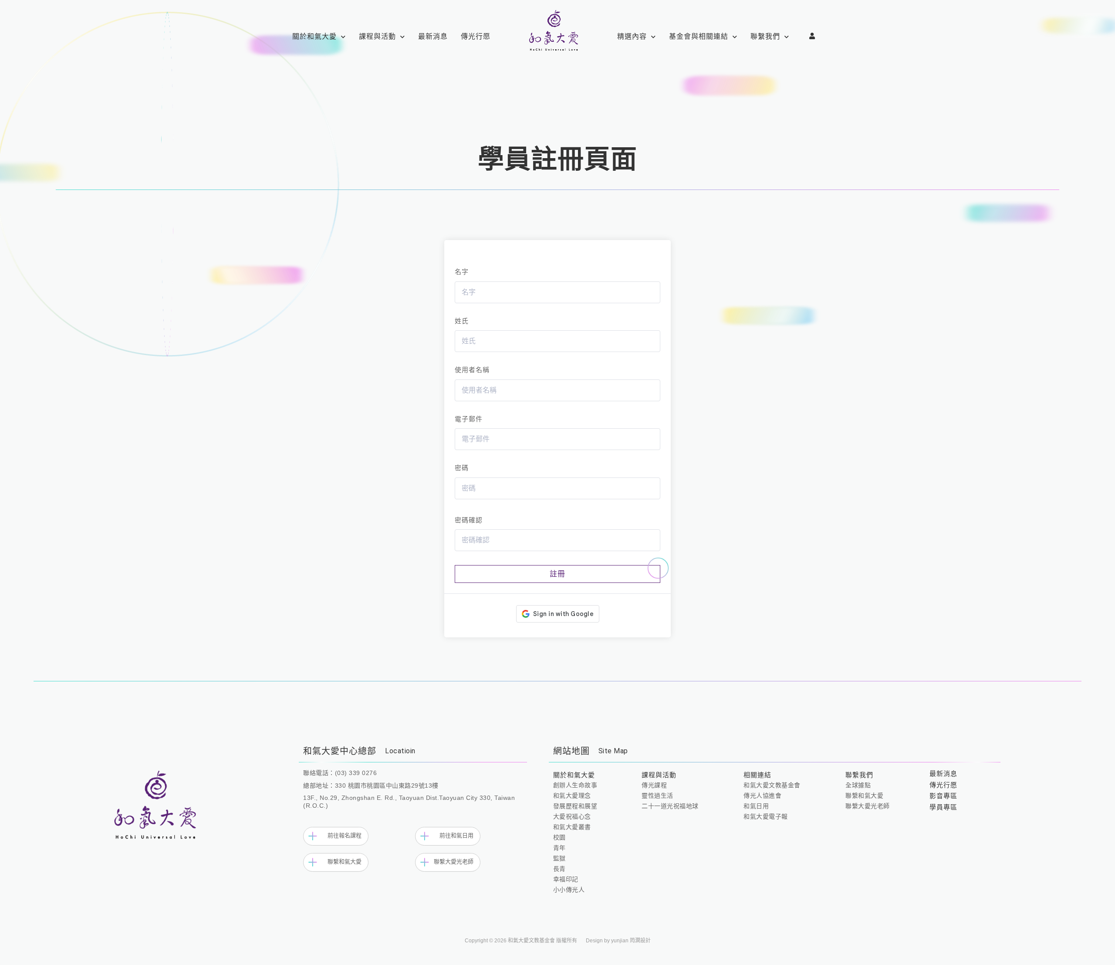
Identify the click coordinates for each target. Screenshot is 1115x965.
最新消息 (433, 36)
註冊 (557, 574)
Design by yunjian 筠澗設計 (618, 941)
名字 (462, 271)
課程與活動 (377, 36)
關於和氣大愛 (314, 36)
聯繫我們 (765, 36)
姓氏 (462, 321)
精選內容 (632, 36)
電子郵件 (469, 419)
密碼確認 (469, 520)
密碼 (462, 467)
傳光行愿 (475, 36)
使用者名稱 (472, 369)
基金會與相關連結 (698, 36)
